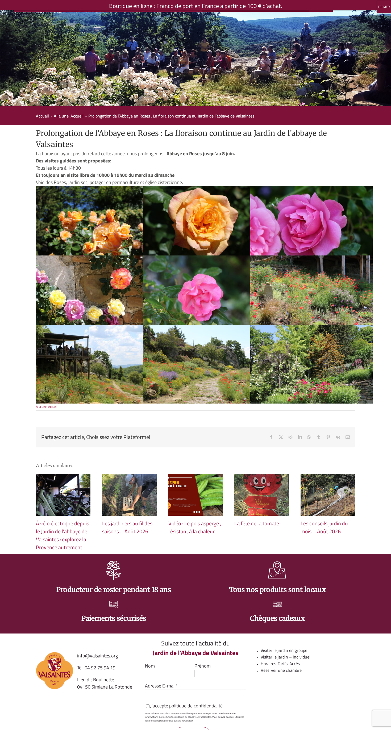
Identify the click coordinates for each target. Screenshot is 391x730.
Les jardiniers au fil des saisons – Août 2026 (127, 527)
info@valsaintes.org (97, 655)
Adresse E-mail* (161, 685)
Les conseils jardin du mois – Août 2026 (324, 527)
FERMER (384, 6)
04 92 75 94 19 (100, 667)
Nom (150, 665)
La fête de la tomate (256, 523)
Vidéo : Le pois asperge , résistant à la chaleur (194, 527)
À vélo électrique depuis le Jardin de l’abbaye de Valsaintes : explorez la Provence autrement (62, 535)
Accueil (52, 406)
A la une (41, 406)
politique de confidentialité (196, 705)
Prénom (202, 665)
